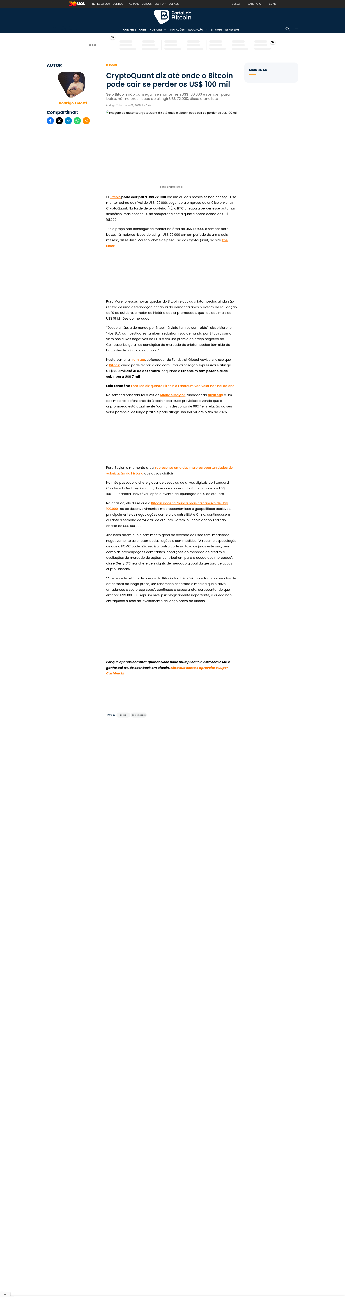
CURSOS (147, 4)
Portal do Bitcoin (172, 17)
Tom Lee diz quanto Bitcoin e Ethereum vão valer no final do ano (182, 386)
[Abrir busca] (287, 30)
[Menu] (296, 30)
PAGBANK (133, 4)
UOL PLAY (160, 4)
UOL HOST (119, 4)
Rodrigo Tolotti (73, 103)
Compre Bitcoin (134, 29)
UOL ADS (174, 4)
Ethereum (232, 29)
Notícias (156, 29)
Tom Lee (138, 359)
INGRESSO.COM (100, 4)
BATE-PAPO (254, 4)
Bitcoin (216, 29)
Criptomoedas (139, 715)
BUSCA (236, 4)
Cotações (177, 29)
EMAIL (272, 4)
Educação (195, 29)
